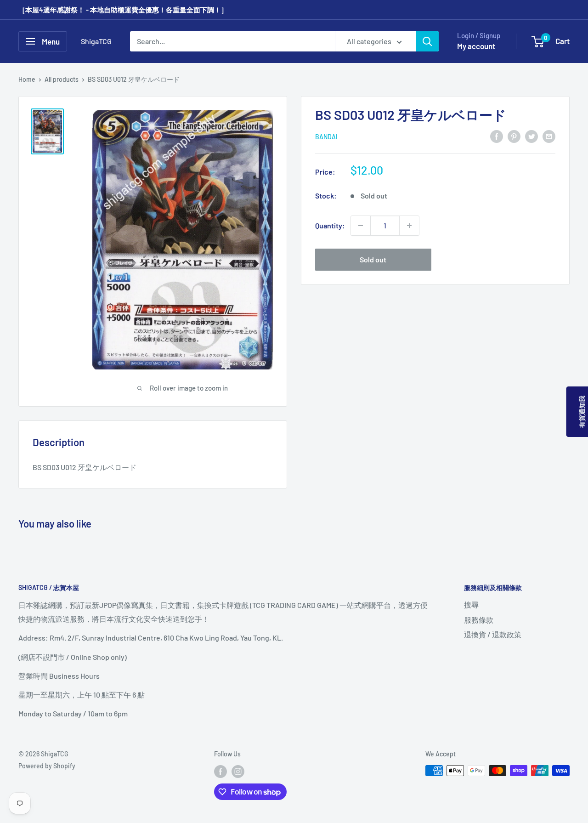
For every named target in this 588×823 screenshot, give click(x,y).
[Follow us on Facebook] (220, 771)
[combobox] (232, 41)
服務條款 (478, 619)
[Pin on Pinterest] (514, 136)
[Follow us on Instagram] (238, 771)
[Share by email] (549, 136)
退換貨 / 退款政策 (492, 634)
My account (476, 46)
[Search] (427, 41)
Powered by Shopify (46, 766)
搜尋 (471, 604)
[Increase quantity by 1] (409, 225)
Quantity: (330, 225)
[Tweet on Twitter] (531, 136)
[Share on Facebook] (496, 136)
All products (62, 79)
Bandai (326, 137)
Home (26, 79)
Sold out (373, 259)
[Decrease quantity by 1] (360, 225)
